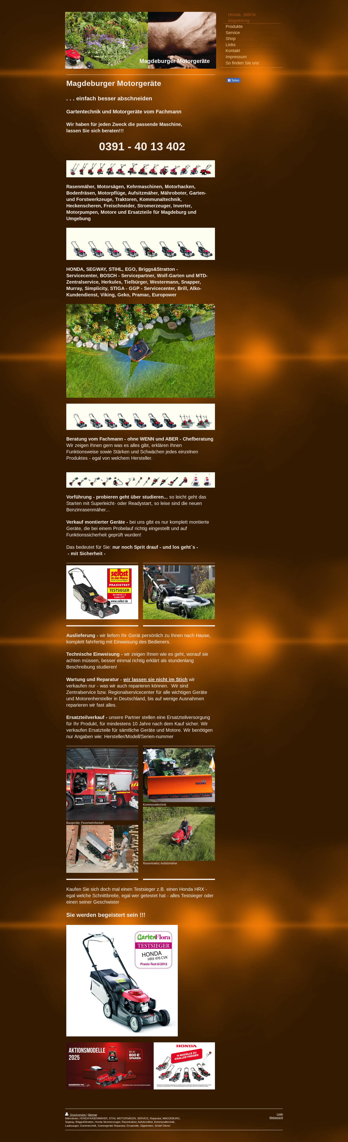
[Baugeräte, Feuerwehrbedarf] (102, 784)
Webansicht (276, 1117)
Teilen (235, 80)
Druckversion (77, 1114)
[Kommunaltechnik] (179, 775)
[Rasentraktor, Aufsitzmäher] (179, 834)
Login (280, 1114)
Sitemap (92, 1114)
